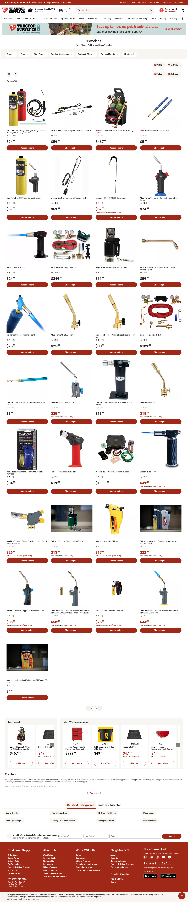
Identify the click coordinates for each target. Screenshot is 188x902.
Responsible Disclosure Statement (114, 894)
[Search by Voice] (150, 10)
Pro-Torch (148, 472)
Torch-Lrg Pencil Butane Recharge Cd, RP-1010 (26, 403)
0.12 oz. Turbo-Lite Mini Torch (67, 541)
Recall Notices (14, 873)
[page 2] (100, 708)
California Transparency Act (67, 894)
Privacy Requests (94, 896)
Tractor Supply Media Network (89, 870)
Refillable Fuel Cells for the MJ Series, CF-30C (27, 681)
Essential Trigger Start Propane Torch (25, 611)
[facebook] (145, 857)
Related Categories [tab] (80, 805)
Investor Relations (51, 858)
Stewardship (48, 861)
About (112, 855)
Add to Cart (21, 763)
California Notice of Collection (75, 896)
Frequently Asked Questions (19, 867)
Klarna (113, 882)
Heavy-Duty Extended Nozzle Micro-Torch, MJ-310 (158, 542)
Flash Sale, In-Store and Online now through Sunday (32, 2)
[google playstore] (168, 876)
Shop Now (67, 3)
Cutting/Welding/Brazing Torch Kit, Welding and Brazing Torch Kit (26, 132)
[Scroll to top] (181, 895)
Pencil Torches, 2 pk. (154, 131)
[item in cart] (183, 10)
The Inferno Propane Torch (68, 198)
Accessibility (95, 894)
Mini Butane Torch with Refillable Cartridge (25, 473)
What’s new (154, 3)
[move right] (52, 745)
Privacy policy (12, 894)
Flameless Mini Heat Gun (109, 611)
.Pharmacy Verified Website (55, 876)
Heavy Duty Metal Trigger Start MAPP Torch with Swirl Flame (159, 612)
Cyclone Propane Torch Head (22, 335)
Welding (8, 780)
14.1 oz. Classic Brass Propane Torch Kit (115, 336)
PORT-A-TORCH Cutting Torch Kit (114, 132)
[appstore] (150, 876)
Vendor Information (84, 867)
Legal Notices (83, 894)
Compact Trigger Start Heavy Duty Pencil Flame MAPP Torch (27, 542)
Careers (79, 855)
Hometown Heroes (118, 861)
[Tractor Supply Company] (13, 10)
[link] (78, 45)
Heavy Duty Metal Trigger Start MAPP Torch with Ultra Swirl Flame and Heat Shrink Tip (70, 612)
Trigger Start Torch (62, 402)
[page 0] (88, 708)
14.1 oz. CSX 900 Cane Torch (111, 198)
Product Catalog (50, 870)
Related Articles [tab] (109, 805)
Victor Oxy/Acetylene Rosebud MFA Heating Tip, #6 (157, 268)
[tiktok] (169, 857)
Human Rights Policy (35, 896)
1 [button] (94, 708)
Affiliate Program (83, 861)
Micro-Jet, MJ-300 (107, 541)
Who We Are (48, 855)
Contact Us (12, 870)
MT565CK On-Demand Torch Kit (24, 198)
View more (94, 793)
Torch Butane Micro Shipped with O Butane (114, 403)
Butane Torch (16, 267)
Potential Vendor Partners (87, 864)
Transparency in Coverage (16, 896)
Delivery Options (14, 861)
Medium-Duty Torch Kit (63, 267)
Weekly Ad (179, 3)
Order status (123, 3)
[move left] (10, 745)
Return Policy (13, 858)
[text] (108, 45)
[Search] (79, 10)
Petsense (167, 3)
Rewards (114, 858)
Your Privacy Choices (26, 894)
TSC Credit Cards (139, 3)
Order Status (13, 855)
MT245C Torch (62, 335)
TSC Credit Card (117, 879)
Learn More (148, 871)
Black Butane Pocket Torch (111, 267)
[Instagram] (157, 857)
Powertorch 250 (150, 335)
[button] (72, 2)
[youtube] (163, 857)
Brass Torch (148, 402)
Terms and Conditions (47, 894)
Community (48, 864)
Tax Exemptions (14, 864)
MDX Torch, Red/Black (63, 472)
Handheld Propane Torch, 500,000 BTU (71, 131)
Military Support (50, 867)
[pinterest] (151, 857)
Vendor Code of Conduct (53, 896)
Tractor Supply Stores (52, 873)
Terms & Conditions (119, 867)
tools (97, 780)
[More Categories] (182, 18)
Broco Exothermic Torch (112, 472)
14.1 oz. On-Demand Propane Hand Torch (159, 199)
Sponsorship (81, 858)
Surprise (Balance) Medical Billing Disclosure (145, 894)
